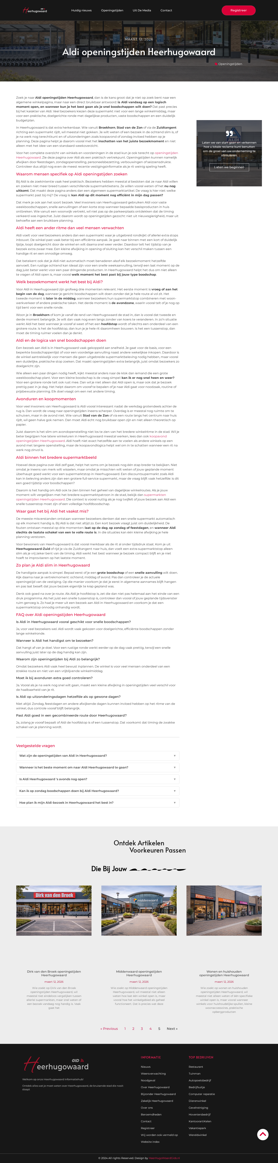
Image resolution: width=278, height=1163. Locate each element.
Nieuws (146, 1066)
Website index (150, 1141)
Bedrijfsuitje (197, 1087)
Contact (166, 10)
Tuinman (194, 1073)
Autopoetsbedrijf (200, 1080)
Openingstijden (112, 10)
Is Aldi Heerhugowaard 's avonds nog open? (97, 779)
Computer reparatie (202, 1094)
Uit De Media (142, 10)
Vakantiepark (197, 1128)
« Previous (109, 1029)
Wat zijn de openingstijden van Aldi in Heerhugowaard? (97, 755)
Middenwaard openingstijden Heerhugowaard (139, 973)
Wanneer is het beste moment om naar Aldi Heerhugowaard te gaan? (97, 767)
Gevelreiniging (198, 1107)
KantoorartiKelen (200, 1121)
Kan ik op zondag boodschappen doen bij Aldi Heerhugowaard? (97, 791)
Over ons (147, 1107)
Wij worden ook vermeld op (159, 1135)
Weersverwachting (153, 1073)
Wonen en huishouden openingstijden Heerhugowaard (224, 973)
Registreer (148, 1128)
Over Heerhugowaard (155, 1087)
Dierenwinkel (197, 1101)
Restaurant (196, 1066)
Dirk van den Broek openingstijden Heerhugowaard (54, 973)
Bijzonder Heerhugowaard (158, 1094)
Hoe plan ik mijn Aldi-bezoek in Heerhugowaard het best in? (97, 802)
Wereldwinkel (198, 1135)
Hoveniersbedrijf (199, 1114)
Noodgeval (148, 1080)
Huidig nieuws (81, 10)
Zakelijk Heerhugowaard (157, 1101)
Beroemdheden (151, 1114)
